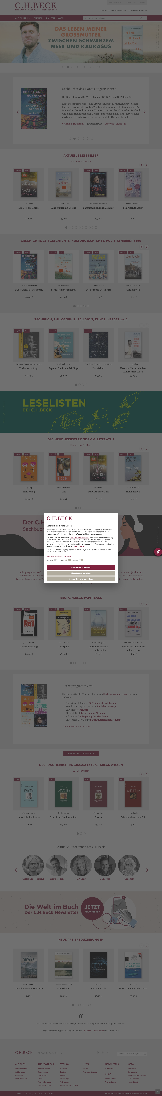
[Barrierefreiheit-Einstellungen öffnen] (158, 552)
